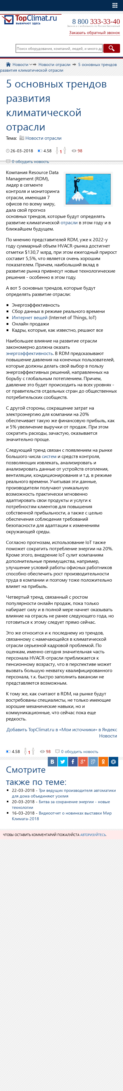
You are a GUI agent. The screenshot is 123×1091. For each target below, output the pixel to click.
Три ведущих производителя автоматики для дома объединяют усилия (64, 793)
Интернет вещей (29, 317)
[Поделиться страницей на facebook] (73, 761)
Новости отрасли (43, 138)
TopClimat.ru (29, 23)
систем (49, 456)
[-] (57, 150)
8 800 (96, 21)
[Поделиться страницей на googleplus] (83, 761)
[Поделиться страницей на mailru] (113, 761)
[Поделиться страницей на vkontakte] (52, 761)
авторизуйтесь (93, 835)
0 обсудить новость (30, 161)
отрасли (69, 222)
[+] (65, 150)
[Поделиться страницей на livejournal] (93, 761)
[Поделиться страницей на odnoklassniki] (103, 761)
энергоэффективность (29, 353)
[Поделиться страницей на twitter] (62, 761)
